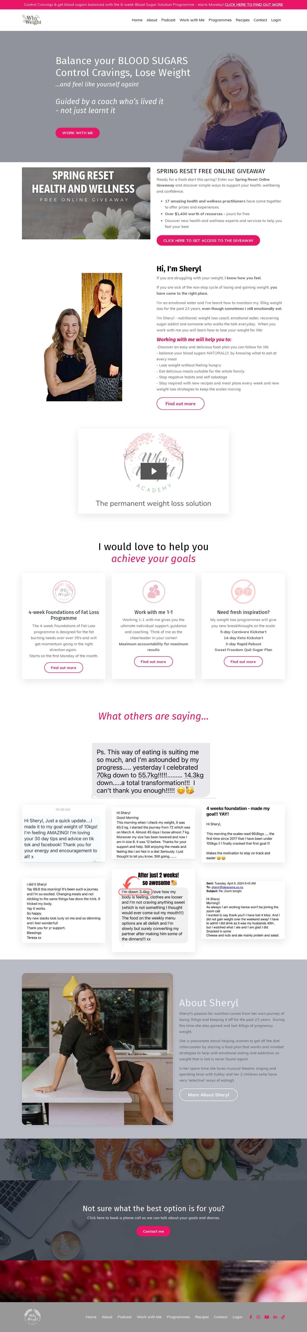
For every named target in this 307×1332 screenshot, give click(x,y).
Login (276, 20)
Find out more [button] (180, 403)
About (152, 20)
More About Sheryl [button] (208, 1094)
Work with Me (192, 20)
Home (137, 20)
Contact (260, 20)
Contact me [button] (153, 1231)
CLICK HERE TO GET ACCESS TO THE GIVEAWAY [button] (208, 240)
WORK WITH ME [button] (77, 132)
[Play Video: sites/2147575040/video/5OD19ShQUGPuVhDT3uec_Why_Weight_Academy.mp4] (154, 471)
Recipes (243, 20)
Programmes (220, 20)
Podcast (168, 20)
